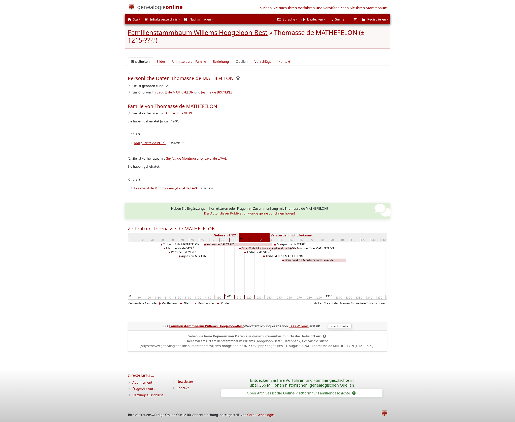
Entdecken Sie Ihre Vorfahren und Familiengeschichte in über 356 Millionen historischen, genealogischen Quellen (302, 383)
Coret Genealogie (260, 415)
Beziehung (221, 61)
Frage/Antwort (143, 388)
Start (136, 19)
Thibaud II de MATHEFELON (173, 92)
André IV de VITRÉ (179, 113)
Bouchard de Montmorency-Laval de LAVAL (166, 188)
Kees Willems (299, 326)
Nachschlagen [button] (200, 19)
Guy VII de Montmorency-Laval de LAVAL (196, 158)
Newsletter (185, 381)
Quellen (242, 61)
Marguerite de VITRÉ (150, 143)
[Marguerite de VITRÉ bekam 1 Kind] (184, 143)
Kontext (284, 61)
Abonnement (142, 382)
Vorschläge (263, 61)
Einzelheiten (140, 61)
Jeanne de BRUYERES (217, 92)
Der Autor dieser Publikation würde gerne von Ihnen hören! (249, 213)
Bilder (161, 61)
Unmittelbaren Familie (189, 61)
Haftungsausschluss (147, 395)
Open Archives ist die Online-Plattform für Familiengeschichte (299, 393)
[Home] (384, 413)
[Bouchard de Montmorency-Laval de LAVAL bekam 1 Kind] (216, 188)
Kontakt (183, 388)
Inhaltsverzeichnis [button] (163, 19)
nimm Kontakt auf (340, 326)
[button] (287, 19)
